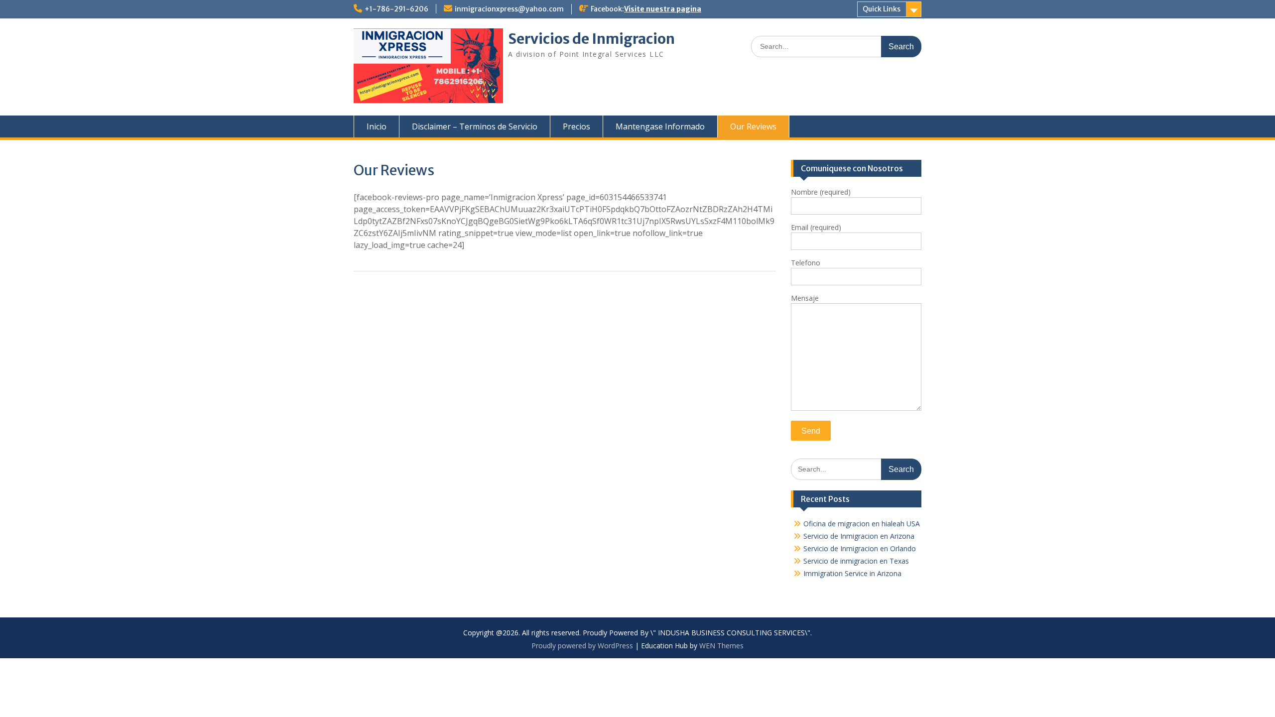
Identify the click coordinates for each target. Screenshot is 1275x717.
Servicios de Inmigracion (591, 39)
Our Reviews (753, 126)
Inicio (376, 126)
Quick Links (881, 8)
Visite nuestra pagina (662, 8)
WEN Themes (721, 645)
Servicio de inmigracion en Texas (856, 561)
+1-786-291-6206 (396, 8)
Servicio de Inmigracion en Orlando (859, 548)
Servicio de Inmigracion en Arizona (858, 536)
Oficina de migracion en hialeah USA (861, 523)
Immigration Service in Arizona (852, 573)
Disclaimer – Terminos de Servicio (474, 126)
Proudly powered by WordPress (582, 645)
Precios (576, 126)
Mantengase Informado (660, 126)
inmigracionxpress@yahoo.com (509, 8)
